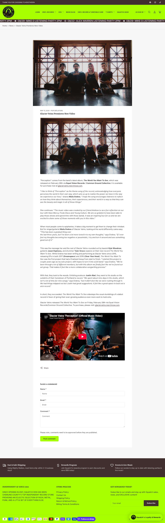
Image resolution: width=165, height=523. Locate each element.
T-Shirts (109, 12)
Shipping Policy (63, 498)
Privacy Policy (62, 492)
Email (43, 400)
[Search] (149, 12)
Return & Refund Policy (66, 501)
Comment (45, 411)
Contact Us (61, 495)
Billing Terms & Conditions (67, 504)
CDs (60, 12)
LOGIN (37, 12)
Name (43, 389)
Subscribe (151, 503)
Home (4, 26)
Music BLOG (70, 12)
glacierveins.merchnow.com (70, 186)
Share (46, 368)
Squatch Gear (123, 12)
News (11, 26)
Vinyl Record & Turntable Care (90, 12)
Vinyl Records (48, 12)
